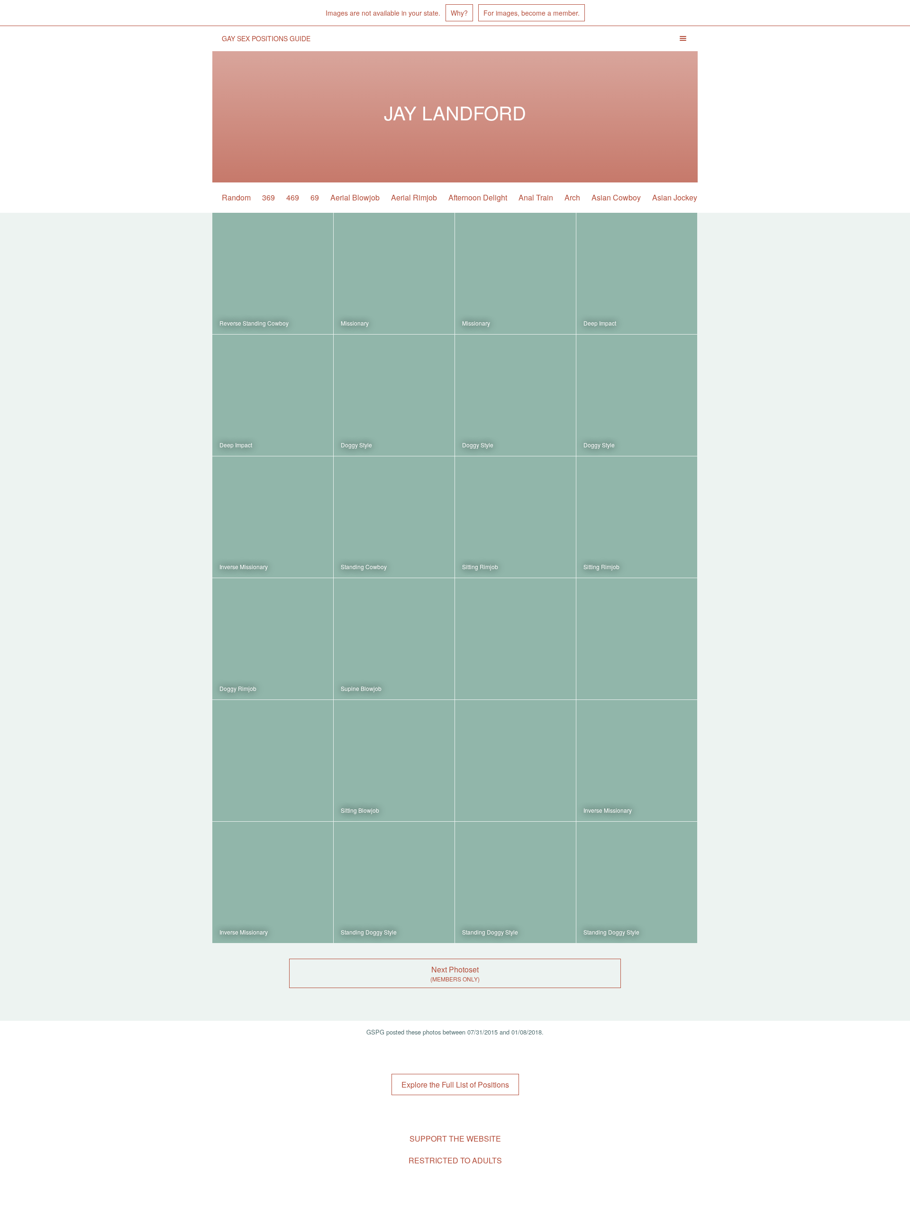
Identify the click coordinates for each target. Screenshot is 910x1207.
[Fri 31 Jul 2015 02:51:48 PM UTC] (394, 882)
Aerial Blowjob (355, 197)
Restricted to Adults (455, 1160)
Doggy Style (356, 445)
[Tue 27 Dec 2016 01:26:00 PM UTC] (515, 638)
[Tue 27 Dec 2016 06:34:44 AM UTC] (636, 638)
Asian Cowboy (616, 197)
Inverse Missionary (243, 567)
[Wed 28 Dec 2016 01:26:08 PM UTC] (272, 517)
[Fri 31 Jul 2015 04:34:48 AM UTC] (636, 882)
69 (314, 197)
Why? (459, 13)
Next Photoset (455, 969)
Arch (572, 197)
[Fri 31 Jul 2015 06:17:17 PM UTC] (272, 882)
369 (268, 197)
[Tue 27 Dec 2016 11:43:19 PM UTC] (636, 517)
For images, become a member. (531, 13)
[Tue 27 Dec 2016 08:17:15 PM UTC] (272, 638)
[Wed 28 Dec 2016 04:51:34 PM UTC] (636, 395)
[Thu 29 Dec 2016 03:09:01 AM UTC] (272, 395)
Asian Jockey (674, 197)
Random (236, 197)
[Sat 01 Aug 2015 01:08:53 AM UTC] (515, 760)
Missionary (355, 323)
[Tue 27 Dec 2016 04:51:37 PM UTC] (394, 638)
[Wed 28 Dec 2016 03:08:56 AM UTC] (515, 517)
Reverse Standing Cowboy (254, 323)
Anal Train (536, 197)
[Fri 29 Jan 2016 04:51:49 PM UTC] (394, 760)
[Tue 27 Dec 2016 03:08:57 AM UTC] (272, 760)
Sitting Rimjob (480, 567)
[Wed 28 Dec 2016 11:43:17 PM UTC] (394, 395)
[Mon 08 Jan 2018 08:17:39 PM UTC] (272, 273)
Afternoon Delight (477, 197)
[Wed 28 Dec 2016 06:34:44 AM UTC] (394, 517)
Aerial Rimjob (414, 197)
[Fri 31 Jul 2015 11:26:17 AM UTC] (515, 882)
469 (292, 197)
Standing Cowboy (364, 567)
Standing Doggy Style (369, 932)
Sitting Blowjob (360, 810)
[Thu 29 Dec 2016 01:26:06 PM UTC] (515, 273)
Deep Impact (599, 323)
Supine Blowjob (361, 688)
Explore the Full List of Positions (455, 1084)
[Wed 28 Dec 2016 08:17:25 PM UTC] (515, 395)
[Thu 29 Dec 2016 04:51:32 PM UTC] (394, 273)
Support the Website (455, 1138)
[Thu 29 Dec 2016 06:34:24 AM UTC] (636, 273)
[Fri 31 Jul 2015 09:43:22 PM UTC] (636, 760)
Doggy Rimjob (237, 688)
